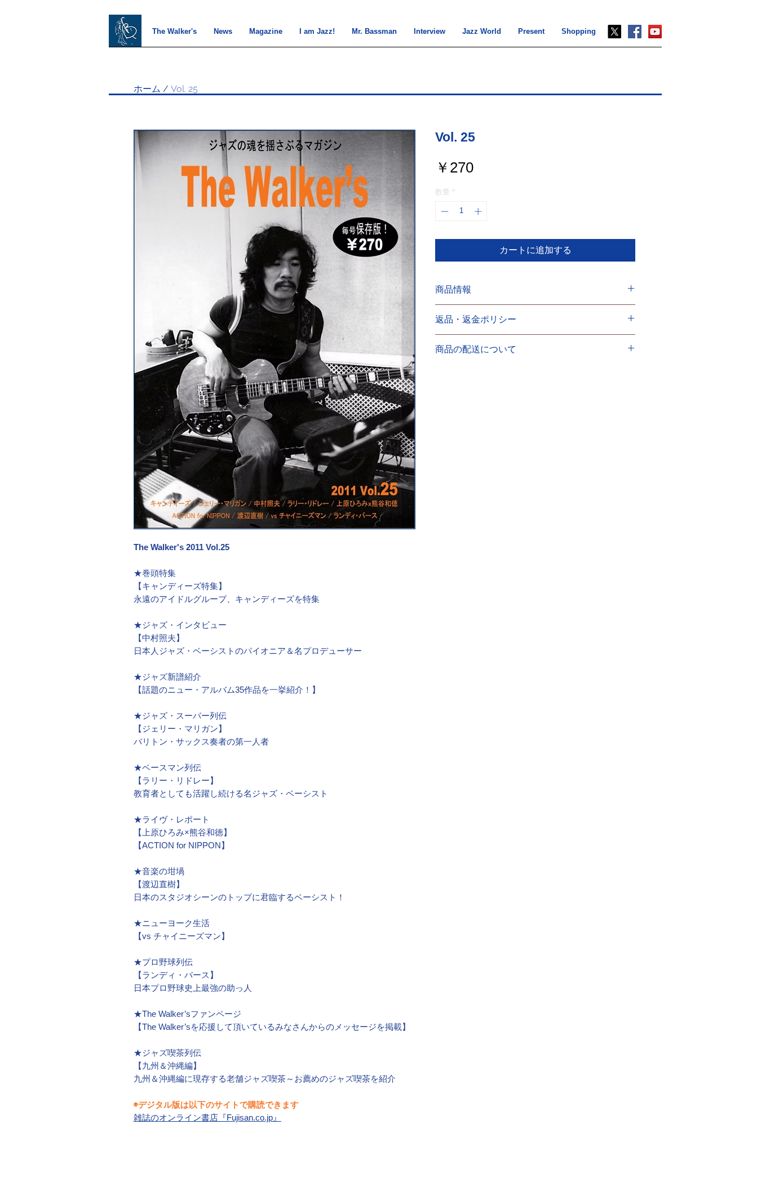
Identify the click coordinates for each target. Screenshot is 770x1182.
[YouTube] (655, 31)
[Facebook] (634, 31)
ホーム (147, 88)
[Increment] (479, 211)
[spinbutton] (461, 211)
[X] (614, 31)
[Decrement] (443, 211)
